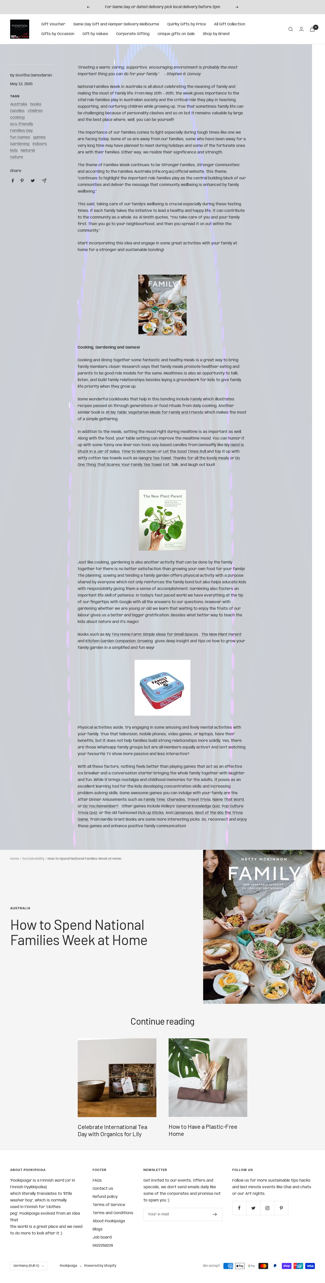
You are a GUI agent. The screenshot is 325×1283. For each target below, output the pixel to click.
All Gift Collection (229, 24)
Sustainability (33, 858)
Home (14, 858)
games (39, 137)
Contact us (103, 1189)
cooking (17, 118)
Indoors (39, 144)
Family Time (154, 800)
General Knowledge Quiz (198, 806)
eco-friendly (21, 124)
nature (16, 157)
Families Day (21, 131)
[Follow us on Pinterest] (281, 1208)
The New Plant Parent (221, 635)
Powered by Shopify (100, 1266)
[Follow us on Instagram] (267, 1208)
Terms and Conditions (113, 1213)
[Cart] (312, 29)
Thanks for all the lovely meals (201, 458)
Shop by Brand (216, 34)
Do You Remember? (101, 806)
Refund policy (105, 1197)
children (35, 111)
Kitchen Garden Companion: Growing (119, 641)
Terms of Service (109, 1205)
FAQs (97, 1181)
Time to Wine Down (140, 452)
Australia (18, 104)
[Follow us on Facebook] (239, 1208)
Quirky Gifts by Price (186, 24)
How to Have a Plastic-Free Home (203, 1130)
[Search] (290, 29)
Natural (28, 151)
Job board (102, 1237)
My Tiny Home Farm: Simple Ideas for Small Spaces (152, 635)
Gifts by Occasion (57, 34)
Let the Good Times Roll (185, 452)
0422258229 (103, 1246)
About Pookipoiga (109, 1221)
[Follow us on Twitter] (253, 1208)
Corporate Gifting (133, 34)
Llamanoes (183, 813)
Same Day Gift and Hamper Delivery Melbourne (116, 24)
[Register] (215, 1214)
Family (196, 399)
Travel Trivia (198, 800)
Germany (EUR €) (26, 1266)
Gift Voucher (53, 24)
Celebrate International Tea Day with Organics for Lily (112, 1130)
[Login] (301, 29)
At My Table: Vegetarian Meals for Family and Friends (154, 413)
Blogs (98, 1229)
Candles (17, 111)
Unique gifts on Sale (176, 34)
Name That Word (228, 800)
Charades (176, 800)
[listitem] (13, 181)
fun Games (20, 137)
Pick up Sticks (151, 813)
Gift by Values (95, 34)
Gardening (19, 144)
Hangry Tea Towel (155, 458)
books (35, 104)
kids (14, 151)
